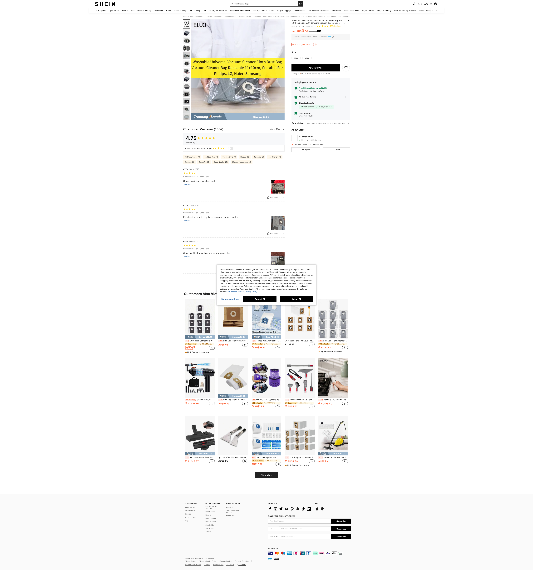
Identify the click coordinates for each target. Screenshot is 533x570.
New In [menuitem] (125, 10)
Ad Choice (230, 565)
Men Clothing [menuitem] (194, 10)
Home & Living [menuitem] (180, 10)
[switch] (230, 148)
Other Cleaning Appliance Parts (253, 16)
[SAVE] (346, 67)
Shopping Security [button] (306, 103)
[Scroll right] (436, 10)
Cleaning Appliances (232, 16)
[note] (200, 337)
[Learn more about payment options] (333, 37)
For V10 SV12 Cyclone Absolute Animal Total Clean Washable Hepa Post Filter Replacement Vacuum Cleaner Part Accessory (266, 400)
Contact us (230, 507)
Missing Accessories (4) (241, 162)
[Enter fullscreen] (282, 111)
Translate (186, 184)
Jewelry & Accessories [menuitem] (218, 10)
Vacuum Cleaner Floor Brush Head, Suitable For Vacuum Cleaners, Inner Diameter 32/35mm (200, 457)
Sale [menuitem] (132, 10)
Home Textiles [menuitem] (299, 10)
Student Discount (191, 517)
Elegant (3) (244, 157)
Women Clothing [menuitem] (144, 10)
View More (266, 475)
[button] (431, 4)
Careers (188, 514)
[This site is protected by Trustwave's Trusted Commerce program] (270, 559)
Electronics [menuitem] (336, 10)
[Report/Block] (283, 197)
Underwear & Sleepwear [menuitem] (239, 10)
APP (317, 503)
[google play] (322, 510)
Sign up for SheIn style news (281, 516)
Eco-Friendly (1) (274, 157)
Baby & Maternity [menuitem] (383, 10)
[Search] (300, 4)
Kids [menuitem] (204, 10)
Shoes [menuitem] (271, 10)
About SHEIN (190, 507)
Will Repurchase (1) (192, 157)
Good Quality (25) (221, 162)
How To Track (210, 522)
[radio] (296, 58)
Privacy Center (190, 561)
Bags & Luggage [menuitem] (284, 10)
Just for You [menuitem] (115, 10)
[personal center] (414, 4)
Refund (208, 515)
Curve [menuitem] (168, 10)
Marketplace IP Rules (193, 565)
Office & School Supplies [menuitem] (429, 10)
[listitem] (200, 326)
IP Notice (207, 565)
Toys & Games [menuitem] (368, 10)
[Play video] (237, 66)
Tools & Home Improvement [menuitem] (405, 10)
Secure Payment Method (232, 511)
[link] (419, 3)
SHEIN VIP (209, 528)
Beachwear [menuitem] (159, 10)
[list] (290, 509)
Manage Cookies (225, 561)
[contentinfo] (309, 553)
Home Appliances (196, 16)
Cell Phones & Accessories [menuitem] (318, 10)
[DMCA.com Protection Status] (276, 559)
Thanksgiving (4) (229, 157)
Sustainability (190, 511)
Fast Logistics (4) (211, 157)
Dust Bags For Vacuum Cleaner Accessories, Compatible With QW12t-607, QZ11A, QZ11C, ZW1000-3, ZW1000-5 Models (233, 341)
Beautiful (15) (204, 162)
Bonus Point (230, 516)
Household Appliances (213, 16)
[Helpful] (268, 197)
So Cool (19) (189, 162)
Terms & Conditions (242, 561)
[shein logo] (105, 4)
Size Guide (209, 525)
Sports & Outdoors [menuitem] (351, 10)
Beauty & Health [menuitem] (260, 10)
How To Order (210, 518)
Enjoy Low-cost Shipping (211, 507)
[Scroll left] (433, 10)
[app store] (317, 510)
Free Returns (210, 512)
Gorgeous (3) (259, 157)
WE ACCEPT (273, 548)
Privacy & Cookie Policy (208, 561)
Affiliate (208, 532)
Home (185, 16)
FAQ (186, 521)
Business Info (218, 565)
